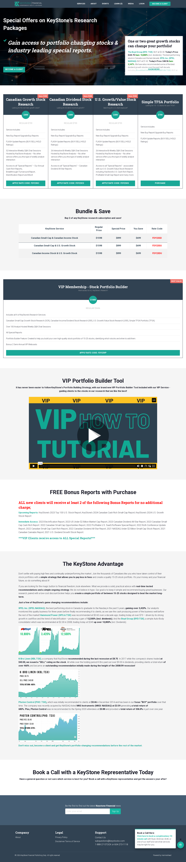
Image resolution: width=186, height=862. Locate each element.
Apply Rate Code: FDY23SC (25, 183)
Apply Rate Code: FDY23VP (93, 353)
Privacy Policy (61, 837)
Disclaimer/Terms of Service (67, 841)
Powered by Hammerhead (162, 855)
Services (81, 4)
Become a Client (160, 4)
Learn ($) (118, 4)
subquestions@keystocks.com (110, 841)
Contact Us (100, 837)
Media (131, 4)
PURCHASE (160, 183)
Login (141, 4)
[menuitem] (81, 4)
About (94, 4)
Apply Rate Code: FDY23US (115, 183)
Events (105, 4)
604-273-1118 (121, 844)
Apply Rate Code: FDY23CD (70, 183)
